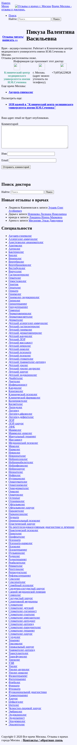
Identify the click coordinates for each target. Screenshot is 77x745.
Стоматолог (16, 604)
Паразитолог (16, 510)
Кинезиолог (16, 391)
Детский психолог (20, 355)
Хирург (13, 698)
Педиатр (14, 517)
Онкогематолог (18, 481)
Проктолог (15, 533)
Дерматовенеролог (20, 313)
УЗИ (11, 662)
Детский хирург (18, 371)
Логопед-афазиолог (20, 413)
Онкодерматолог (19, 488)
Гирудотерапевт (18, 306)
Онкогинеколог (18, 484)
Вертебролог (16, 261)
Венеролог (15, 258)
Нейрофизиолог (18, 465)
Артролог (14, 248)
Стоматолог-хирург (21, 633)
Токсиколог (16, 643)
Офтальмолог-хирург (22, 507)
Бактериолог (16, 251)
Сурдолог (14, 637)
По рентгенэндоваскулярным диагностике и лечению (41, 527)
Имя (4, 153)
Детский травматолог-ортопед (27, 362)
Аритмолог (15, 245)
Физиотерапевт (18, 675)
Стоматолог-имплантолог (24, 617)
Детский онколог (19, 349)
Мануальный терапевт (22, 436)
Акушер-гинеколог (21, 92)
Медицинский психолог (23, 442)
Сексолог (14, 578)
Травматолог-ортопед (22, 650)
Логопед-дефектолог (21, 417)
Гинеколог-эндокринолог (24, 297)
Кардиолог (15, 387)
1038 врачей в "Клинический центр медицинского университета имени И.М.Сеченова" (41, 106)
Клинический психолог (23, 394)
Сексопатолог (17, 582)
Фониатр (14, 685)
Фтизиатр (14, 688)
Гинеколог (15, 294)
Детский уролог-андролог (24, 368)
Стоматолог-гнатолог (22, 614)
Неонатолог (16, 472)
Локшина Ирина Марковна (45, 217)
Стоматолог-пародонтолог (25, 627)
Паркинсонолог (18, 514)
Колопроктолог (18, 400)
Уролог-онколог (18, 672)
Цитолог (14, 705)
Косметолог (16, 404)
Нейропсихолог (18, 459)
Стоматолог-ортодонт (22, 620)
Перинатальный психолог (24, 520)
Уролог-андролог (19, 669)
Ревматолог (16, 565)
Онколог (14, 491)
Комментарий (9, 123)
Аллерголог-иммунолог (23, 239)
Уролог (13, 666)
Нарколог (14, 449)
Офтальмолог (17, 504)
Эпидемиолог (17, 721)
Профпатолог (17, 536)
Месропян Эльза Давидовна (46, 220)
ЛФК (12, 426)
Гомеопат (14, 310)
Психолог (14, 546)
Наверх (5, 2)
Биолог (13, 255)
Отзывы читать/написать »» (13, 38)
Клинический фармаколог (24, 397)
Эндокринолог (18, 714)
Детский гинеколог (20, 329)
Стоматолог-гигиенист (23, 611)
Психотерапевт (18, 549)
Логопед (14, 410)
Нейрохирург (17, 468)
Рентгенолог (16, 569)
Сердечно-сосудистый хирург (27, 588)
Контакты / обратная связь (43, 740)
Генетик (13, 284)
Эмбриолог (15, 711)
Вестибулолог (17, 268)
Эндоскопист (17, 717)
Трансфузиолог (18, 656)
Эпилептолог (17, 724)
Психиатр (15, 539)
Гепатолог (15, 287)
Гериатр (13, 290)
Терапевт (14, 640)
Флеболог (14, 682)
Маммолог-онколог (20, 433)
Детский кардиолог (20, 336)
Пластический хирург (22, 523)
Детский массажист (21, 342)
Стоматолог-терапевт (22, 630)
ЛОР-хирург (16, 423)
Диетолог (14, 381)
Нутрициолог (17, 478)
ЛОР (11, 420)
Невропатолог (17, 455)
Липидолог (15, 407)
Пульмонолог (17, 552)
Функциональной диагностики (28, 692)
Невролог (14, 452)
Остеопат (14, 497)
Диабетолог (16, 378)
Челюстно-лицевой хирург (25, 708)
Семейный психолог (21, 585)
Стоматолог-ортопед (21, 624)
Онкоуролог (16, 494)
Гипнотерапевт (18, 303)
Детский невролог (20, 345)
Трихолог (14, 659)
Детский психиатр (20, 352)
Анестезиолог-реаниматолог (26, 242)
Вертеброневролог (20, 264)
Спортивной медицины (23, 601)
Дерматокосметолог (21, 316)
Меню (5, 6)
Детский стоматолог (21, 358)
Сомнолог (15, 595)
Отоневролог (17, 501)
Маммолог (15, 429)
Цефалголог (16, 701)
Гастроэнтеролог (19, 274)
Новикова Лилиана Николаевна (47, 214)
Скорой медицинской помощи (27, 591)
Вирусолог (15, 271)
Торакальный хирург (21, 646)
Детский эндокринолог (23, 374)
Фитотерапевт (17, 679)
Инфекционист (18, 384)
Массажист (15, 439)
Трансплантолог (18, 653)
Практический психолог (23, 530)
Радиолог (14, 556)
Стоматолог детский (21, 607)
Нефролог (15, 475)
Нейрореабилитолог (21, 462)
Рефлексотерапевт (20, 575)
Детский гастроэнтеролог (24, 326)
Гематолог (15, 277)
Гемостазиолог (18, 281)
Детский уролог (18, 365)
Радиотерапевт (18, 559)
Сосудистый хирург (21, 598)
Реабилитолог (17, 562)
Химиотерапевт (18, 695)
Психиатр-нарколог (21, 543)
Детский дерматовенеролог (25, 332)
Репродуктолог (18, 572)
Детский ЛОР (17, 339)
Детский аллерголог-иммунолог (28, 323)
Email (4, 160)
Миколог (14, 446)
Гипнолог (14, 300)
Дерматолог (16, 319)
